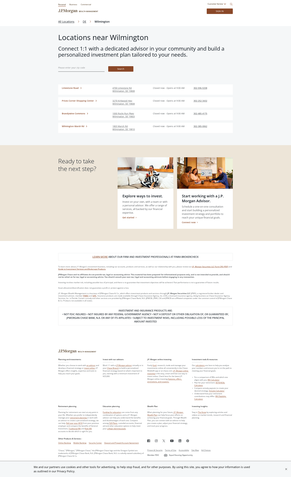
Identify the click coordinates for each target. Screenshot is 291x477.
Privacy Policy (65, 471)
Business (73, 4)
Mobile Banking (79, 443)
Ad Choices (206, 450)
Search (120, 68)
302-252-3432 (200, 100)
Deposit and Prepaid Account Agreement (121, 443)
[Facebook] (148, 440)
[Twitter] (163, 440)
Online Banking (64, 443)
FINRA (85, 296)
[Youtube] (172, 440)
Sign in (220, 11)
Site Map (195, 450)
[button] (286, 469)
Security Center (95, 443)
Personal (62, 4)
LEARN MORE (100, 257)
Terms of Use (170, 450)
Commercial (86, 4)
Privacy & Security (154, 450)
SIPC (95, 296)
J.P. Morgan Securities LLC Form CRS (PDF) (210, 266)
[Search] (231, 4)
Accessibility (184, 450)
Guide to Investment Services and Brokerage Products (82, 269)
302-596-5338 (200, 88)
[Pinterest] (187, 440)
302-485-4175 (200, 113)
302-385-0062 (200, 126)
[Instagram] (156, 440)
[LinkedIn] (180, 440)
